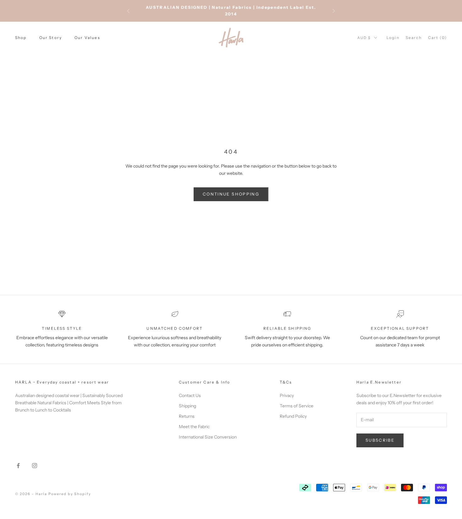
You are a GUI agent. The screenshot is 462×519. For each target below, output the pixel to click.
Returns (187, 416)
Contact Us (190, 395)
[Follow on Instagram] (34, 465)
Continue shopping (231, 193)
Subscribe (380, 440)
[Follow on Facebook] (18, 465)
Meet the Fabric (194, 426)
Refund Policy (293, 416)
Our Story (50, 37)
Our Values (87, 37)
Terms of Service (296, 406)
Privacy (287, 395)
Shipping (187, 406)
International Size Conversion (208, 437)
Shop (21, 37)
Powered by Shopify (69, 494)
